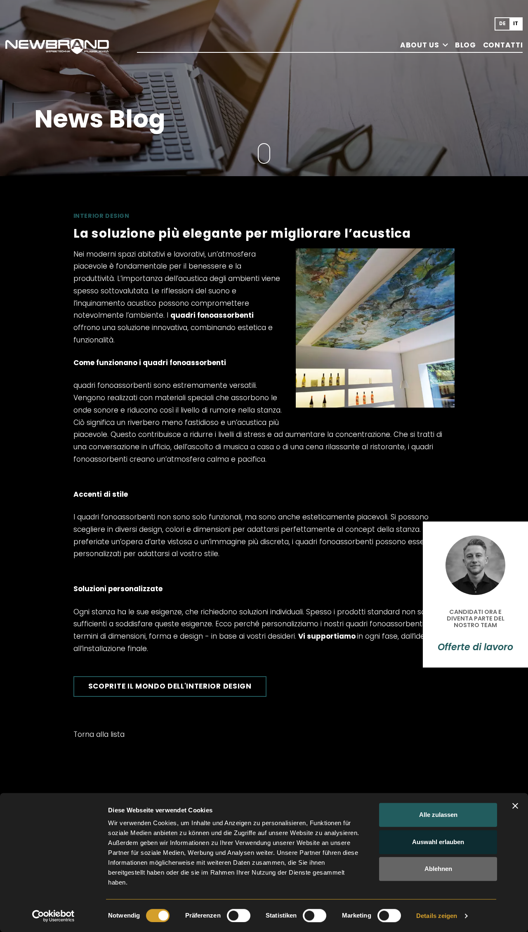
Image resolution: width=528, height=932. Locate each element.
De (502, 23)
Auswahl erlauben (438, 841)
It (516, 23)
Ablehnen (438, 868)
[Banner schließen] (515, 806)
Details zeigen (436, 915)
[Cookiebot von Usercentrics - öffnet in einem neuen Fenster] (53, 916)
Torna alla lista (99, 734)
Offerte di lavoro (475, 647)
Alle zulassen (438, 814)
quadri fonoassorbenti (212, 315)
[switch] (238, 915)
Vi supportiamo (327, 636)
